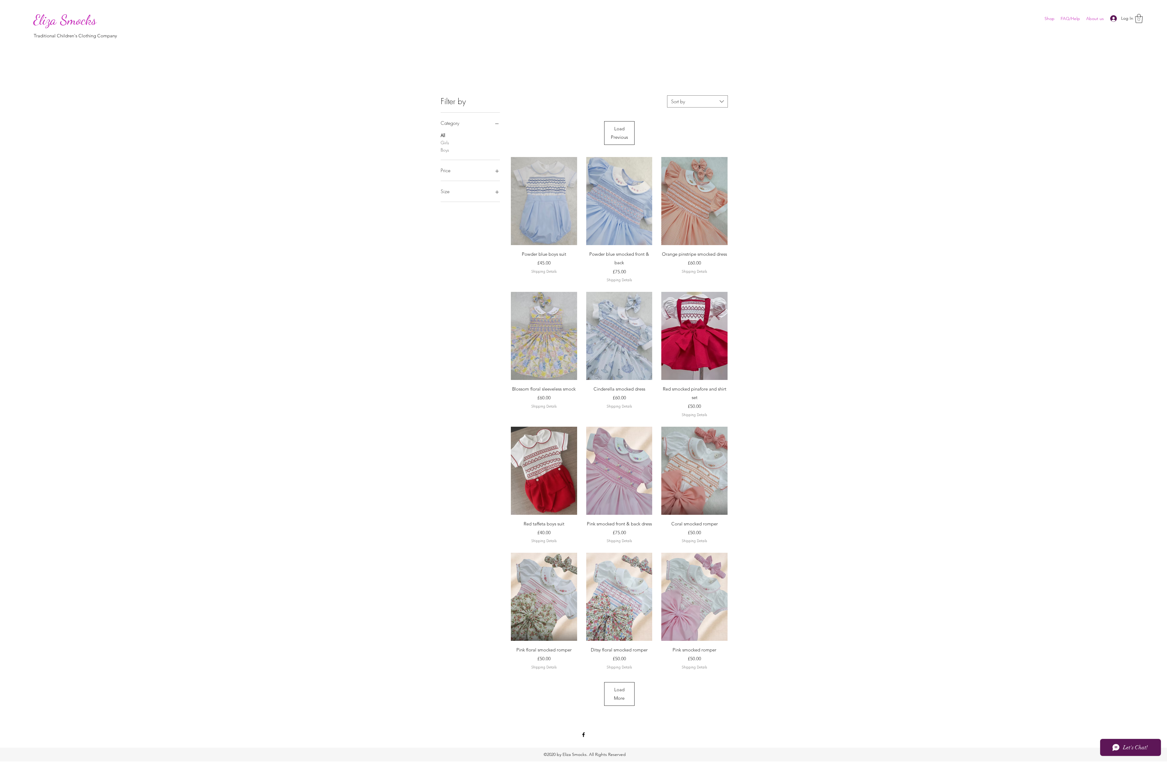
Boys (445, 150)
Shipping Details (544, 271)
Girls (445, 142)
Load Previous (619, 133)
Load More (619, 694)
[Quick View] (544, 201)
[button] (1139, 18)
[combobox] (697, 101)
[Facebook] (583, 735)
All (443, 135)
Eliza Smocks (65, 20)
